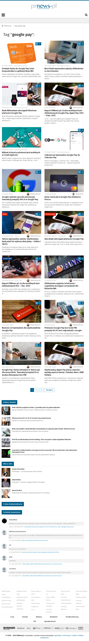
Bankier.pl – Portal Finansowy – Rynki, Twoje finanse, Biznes (21, 628)
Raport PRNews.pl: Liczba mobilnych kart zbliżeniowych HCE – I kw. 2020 (21, 284)
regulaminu (58, 635)
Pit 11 (32, 610)
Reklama (39, 617)
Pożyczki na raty (6, 600)
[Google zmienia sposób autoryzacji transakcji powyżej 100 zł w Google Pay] (21, 180)
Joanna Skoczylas (18, 469)
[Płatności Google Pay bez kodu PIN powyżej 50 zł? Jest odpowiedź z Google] (64, 311)
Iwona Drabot (17, 490)
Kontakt (25, 617)
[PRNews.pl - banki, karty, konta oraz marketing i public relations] (42, 6)
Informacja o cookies (70, 635)
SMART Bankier (6, 591)
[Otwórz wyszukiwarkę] (86, 15)
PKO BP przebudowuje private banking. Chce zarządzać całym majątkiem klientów (41, 439)
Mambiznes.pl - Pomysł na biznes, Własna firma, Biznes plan (60, 628)
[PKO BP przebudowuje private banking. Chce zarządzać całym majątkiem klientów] (6, 443)
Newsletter (54, 617)
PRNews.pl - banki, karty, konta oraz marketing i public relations (47, 628)
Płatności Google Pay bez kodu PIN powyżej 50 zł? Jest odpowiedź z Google (63, 329)
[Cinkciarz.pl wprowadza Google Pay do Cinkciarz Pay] (64, 138)
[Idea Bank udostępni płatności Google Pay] (64, 222)
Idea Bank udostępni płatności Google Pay (64, 239)
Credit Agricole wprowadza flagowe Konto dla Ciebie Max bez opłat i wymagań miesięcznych (49, 527)
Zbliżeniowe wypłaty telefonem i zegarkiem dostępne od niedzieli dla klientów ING (61, 286)
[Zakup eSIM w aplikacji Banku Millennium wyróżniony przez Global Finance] (4, 558)
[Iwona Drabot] (6, 493)
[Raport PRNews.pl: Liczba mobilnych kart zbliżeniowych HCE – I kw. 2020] (21, 266)
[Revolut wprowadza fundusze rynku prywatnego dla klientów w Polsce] (4, 546)
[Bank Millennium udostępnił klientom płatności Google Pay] (21, 94)
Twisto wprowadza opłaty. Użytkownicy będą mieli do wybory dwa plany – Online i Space (21, 241)
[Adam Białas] (6, 483)
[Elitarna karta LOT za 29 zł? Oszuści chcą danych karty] (6, 421)
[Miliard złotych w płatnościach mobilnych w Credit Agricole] (21, 137)
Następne (49, 390)
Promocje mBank (81, 597)
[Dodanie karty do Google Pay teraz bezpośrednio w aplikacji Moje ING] (21, 52)
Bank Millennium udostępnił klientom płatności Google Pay (19, 111)
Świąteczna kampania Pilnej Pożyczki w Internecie (35, 540)
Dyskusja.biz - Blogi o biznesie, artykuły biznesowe (71, 628)
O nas (12, 617)
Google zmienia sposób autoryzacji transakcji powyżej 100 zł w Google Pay (20, 198)
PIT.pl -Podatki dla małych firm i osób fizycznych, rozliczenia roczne (29, 628)
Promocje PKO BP (66, 603)
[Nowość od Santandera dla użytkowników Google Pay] (21, 311)
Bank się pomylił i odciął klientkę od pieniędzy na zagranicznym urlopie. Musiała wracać (43, 429)
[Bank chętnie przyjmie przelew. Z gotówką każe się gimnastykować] (6, 410)
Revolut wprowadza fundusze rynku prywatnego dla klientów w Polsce (40, 552)
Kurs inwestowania (7, 607)
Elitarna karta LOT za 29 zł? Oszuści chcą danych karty (31, 418)
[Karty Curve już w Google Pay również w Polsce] (64, 180)
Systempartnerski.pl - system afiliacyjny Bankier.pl (37, 628)
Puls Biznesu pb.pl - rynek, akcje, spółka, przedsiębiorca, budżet (80, 628)
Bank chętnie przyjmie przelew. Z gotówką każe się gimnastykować (36, 407)
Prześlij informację (72, 617)
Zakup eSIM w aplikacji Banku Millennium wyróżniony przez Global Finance (42, 564)
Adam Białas (16, 480)
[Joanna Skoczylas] (6, 472)
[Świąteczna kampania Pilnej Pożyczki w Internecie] (4, 532)
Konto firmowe (6, 604)
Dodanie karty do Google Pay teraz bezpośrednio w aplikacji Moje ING (18, 69)
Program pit (34, 606)
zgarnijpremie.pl (50, 621)
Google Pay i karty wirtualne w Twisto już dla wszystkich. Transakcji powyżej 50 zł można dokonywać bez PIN (21, 372)
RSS (35, 621)
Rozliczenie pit (35, 603)
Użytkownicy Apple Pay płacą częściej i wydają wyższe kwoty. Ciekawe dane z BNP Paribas (64, 372)
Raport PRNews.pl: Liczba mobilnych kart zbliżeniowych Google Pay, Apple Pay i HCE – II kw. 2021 (64, 113)
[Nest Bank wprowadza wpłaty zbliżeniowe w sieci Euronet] (64, 52)
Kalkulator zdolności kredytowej (20, 606)
